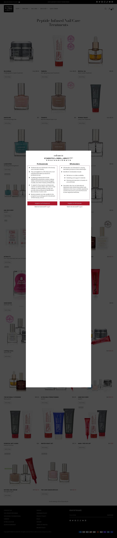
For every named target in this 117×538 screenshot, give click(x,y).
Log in (48, 207)
